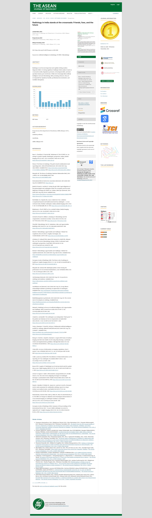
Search (116, 13)
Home (34, 13)
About (90, 13)
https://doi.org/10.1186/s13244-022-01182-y (51, 412)
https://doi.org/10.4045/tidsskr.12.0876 (58, 235)
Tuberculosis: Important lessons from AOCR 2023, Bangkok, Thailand (69, 449)
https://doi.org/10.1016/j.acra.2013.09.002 (61, 391)
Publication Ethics (80, 13)
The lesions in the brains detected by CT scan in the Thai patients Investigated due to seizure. (64, 457)
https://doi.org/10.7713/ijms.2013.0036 (42, 196)
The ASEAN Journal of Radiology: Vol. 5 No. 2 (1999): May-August (74, 454)
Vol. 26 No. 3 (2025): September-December (54, 18)
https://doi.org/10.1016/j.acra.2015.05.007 (43, 402)
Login (118, 4)
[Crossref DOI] (110, 112)
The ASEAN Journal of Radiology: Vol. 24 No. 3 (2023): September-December (61, 479)
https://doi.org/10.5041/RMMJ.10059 (41, 177)
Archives (48, 13)
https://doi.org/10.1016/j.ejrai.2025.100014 (59, 170)
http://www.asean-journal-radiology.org (59, 506)
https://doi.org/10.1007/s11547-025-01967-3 (43, 323)
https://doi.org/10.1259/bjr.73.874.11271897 (43, 362)
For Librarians (104, 96)
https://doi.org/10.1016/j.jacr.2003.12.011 (43, 273)
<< (33, 482)
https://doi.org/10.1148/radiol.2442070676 (43, 228)
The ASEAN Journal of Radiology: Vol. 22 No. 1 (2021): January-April (54, 441)
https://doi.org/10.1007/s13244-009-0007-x (46, 264)
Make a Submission (107, 81)
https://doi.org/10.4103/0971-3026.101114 (43, 213)
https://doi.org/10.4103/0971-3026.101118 (43, 160)
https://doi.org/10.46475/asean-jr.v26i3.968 (46, 50)
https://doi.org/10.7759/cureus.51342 (56, 220)
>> (46, 482)
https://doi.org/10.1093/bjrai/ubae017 (42, 334)
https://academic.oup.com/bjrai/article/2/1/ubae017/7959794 (48, 332)
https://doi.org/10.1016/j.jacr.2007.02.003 (45, 353)
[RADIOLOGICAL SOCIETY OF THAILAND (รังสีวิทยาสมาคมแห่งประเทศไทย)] (110, 64)
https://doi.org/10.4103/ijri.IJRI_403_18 (62, 205)
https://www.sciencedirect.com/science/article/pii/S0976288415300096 (50, 194)
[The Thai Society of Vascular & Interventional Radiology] (110, 74)
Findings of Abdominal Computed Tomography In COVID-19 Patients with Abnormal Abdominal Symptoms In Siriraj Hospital (64, 443)
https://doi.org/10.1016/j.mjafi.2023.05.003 (43, 313)
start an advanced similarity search (49, 486)
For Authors (103, 93)
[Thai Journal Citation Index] (110, 134)
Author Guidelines (59, 13)
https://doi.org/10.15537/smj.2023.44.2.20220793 (45, 247)
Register (69, 13)
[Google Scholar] (104, 122)
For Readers (103, 91)
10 (44, 482)
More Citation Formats (84, 92)
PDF (80, 57)
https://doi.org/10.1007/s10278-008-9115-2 (47, 370)
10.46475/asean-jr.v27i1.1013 (84, 180)
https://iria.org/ (50, 183)
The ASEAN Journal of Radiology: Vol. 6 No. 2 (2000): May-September (65, 434)
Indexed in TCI (104, 43)
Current (40, 13)
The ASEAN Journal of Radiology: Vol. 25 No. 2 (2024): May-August (64, 445)
